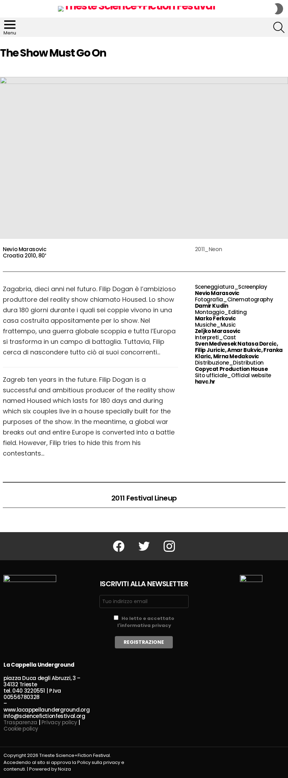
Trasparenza (20, 722)
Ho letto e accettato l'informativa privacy (146, 622)
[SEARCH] (278, 27)
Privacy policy (59, 722)
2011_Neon (208, 249)
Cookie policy (21, 728)
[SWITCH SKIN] (278, 9)
